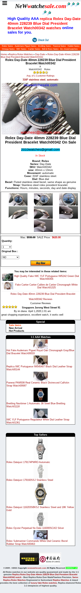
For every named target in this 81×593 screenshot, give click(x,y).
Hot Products (16, 330)
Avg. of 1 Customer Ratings (40, 75)
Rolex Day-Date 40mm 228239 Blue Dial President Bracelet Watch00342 (40, 55)
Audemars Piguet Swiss (25, 46)
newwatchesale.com (36, 568)
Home (4, 54)
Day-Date (40, 54)
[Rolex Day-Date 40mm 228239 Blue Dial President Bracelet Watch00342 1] (43, 204)
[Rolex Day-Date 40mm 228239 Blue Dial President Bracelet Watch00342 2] (68, 204)
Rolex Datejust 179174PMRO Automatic (28, 462)
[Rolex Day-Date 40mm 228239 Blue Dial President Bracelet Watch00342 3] (18, 217)
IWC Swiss (21, 49)
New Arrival (15, 328)
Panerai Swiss (59, 46)
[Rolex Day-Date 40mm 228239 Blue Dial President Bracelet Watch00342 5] (68, 217)
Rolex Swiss (7, 46)
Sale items (15, 325)
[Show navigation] (5, 3)
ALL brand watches (69, 49)
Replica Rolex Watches (21, 54)
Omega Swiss (8, 49)
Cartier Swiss (34, 49)
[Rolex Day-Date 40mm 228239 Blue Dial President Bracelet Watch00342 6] (43, 231)
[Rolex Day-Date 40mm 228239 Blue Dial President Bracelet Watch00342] (18, 204)
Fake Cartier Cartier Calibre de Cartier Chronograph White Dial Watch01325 (46, 286)
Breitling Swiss (44, 46)
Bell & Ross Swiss (50, 49)
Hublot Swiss (73, 46)
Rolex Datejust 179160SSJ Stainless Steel (29, 480)
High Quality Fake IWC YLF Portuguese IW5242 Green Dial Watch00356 (46, 277)
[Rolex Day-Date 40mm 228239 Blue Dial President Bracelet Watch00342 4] (43, 217)
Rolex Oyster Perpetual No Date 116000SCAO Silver (35, 528)
